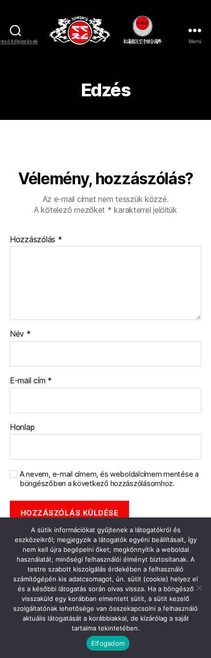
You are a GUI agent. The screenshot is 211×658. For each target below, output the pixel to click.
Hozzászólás (36, 239)
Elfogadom (108, 643)
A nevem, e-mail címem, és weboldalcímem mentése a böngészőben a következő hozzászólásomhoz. (109, 479)
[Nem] (199, 588)
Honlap (22, 427)
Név (20, 334)
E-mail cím (31, 380)
